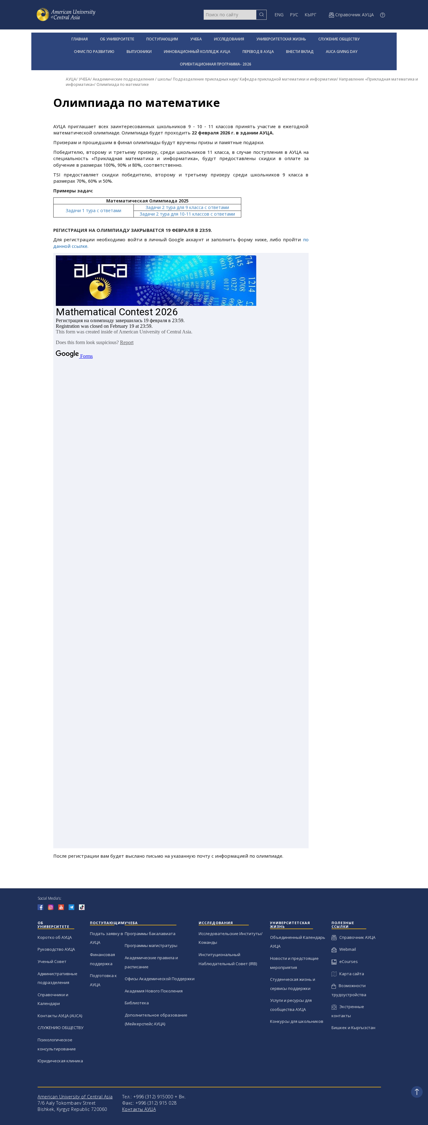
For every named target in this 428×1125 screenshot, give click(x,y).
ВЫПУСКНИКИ (139, 51)
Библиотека (137, 1003)
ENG (279, 15)
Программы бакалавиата (150, 933)
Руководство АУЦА (56, 949)
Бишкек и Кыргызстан (353, 1027)
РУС (294, 15)
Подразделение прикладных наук (205, 79)
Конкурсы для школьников (296, 1021)
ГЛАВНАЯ (79, 39)
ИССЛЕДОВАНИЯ (229, 39)
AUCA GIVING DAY (342, 51)
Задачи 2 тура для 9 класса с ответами (187, 207)
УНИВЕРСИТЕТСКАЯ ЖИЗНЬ (281, 39)
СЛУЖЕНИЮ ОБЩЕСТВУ (60, 1027)
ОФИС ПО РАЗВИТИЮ (94, 51)
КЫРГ (310, 15)
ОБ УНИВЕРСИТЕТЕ (117, 39)
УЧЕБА (196, 39)
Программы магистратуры (151, 945)
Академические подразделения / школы (131, 79)
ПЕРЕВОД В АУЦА (258, 51)
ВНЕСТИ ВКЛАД (300, 51)
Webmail (346, 949)
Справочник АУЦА (356, 937)
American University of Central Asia (75, 1097)
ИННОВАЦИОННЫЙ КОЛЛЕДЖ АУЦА (197, 51)
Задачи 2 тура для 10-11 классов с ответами (187, 214)
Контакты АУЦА (139, 1109)
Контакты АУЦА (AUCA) (60, 1015)
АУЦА (71, 79)
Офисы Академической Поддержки (160, 978)
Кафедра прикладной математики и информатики (288, 79)
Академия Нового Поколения (154, 991)
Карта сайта (350, 973)
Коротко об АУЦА (55, 937)
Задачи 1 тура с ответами (93, 210)
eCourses (347, 961)
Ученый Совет (52, 961)
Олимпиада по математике (123, 84)
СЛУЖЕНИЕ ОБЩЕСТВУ (339, 39)
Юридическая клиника (60, 1061)
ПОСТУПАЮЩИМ (162, 39)
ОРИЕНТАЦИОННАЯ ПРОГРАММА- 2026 (215, 64)
